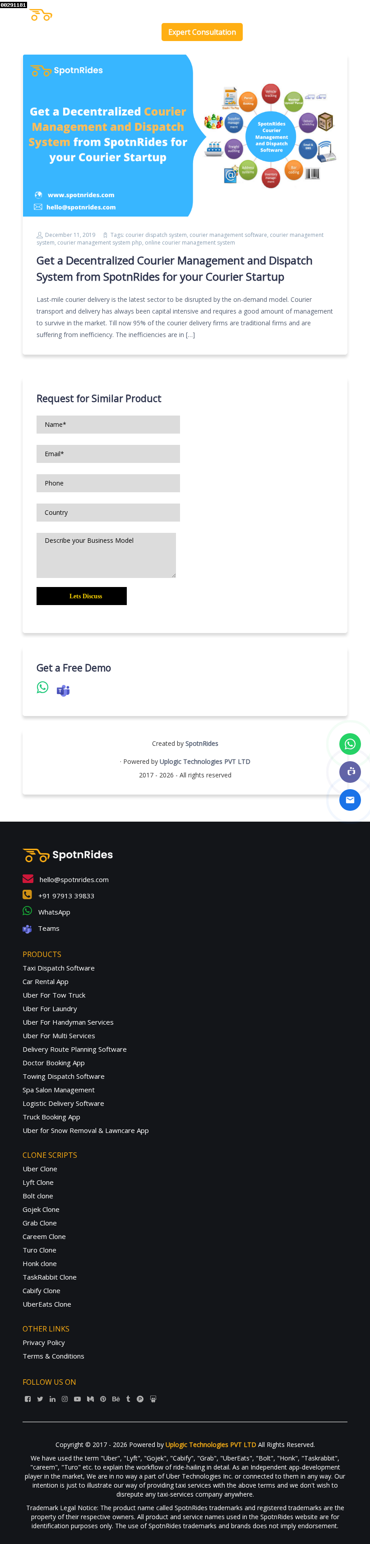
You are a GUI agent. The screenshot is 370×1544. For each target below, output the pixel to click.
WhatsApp (53, 911)
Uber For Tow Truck (54, 994)
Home (166, 13)
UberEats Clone (47, 1303)
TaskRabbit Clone (50, 1276)
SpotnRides (201, 743)
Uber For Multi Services (59, 1035)
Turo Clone (39, 1249)
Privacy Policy (44, 1342)
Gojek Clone (41, 1209)
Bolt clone (38, 1195)
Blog (289, 13)
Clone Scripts (246, 13)
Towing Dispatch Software (64, 1076)
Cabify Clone (41, 1290)
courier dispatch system (156, 235)
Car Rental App (46, 981)
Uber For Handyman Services (68, 1021)
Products (197, 13)
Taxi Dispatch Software (59, 967)
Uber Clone (40, 1168)
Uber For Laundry (50, 1008)
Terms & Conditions (53, 1355)
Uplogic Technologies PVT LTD (205, 761)
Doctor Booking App (54, 1062)
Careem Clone (44, 1236)
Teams (48, 928)
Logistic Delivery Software (63, 1103)
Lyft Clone (38, 1182)
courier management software (228, 235)
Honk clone (40, 1263)
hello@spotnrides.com (73, 879)
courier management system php (99, 242)
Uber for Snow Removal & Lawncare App (86, 1130)
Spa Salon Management (59, 1089)
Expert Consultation (202, 32)
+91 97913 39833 (66, 895)
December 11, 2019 (70, 235)
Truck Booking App (51, 1116)
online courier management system (190, 242)
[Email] (350, 800)
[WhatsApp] (350, 744)
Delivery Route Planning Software (75, 1049)
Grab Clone (40, 1222)
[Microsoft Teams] (350, 772)
